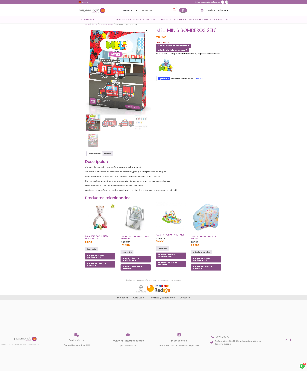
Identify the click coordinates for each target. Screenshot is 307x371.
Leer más (91, 249)
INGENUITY (125, 242)
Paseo (212, 19)
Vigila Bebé (193, 19)
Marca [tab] (107, 153)
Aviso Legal (138, 297)
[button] (147, 31)
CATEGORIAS (86, 19)
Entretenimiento (181, 19)
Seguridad (126, 19)
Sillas (118, 19)
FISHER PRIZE (162, 238)
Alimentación (222, 19)
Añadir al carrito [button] (201, 252)
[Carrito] (183, 10)
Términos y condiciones (162, 297)
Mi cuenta (122, 297)
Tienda (94, 24)
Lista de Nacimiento (215, 10)
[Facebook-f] (222, 2)
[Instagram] (226, 2)
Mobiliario (204, 19)
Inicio (87, 24)
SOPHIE (194, 242)
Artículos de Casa (164, 19)
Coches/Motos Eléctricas (143, 19)
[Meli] (165, 66)
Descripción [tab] (95, 153)
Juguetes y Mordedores (208, 53)
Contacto (185, 297)
